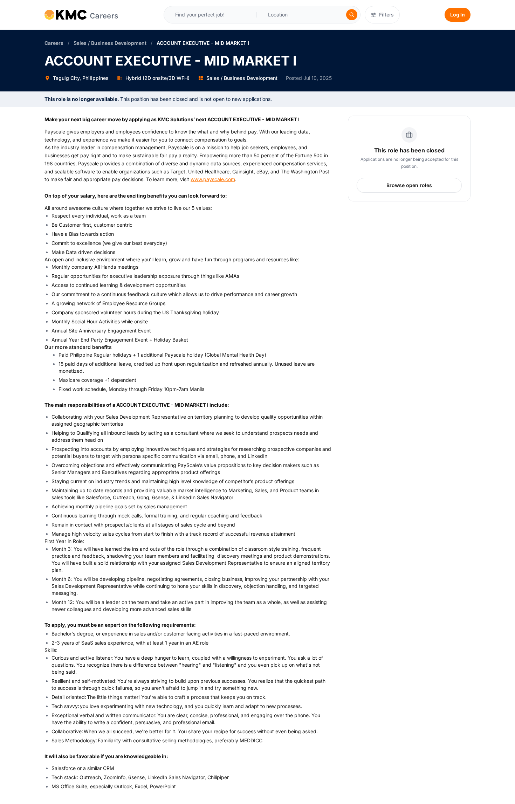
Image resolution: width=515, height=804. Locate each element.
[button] (282, 14)
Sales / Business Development (110, 43)
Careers (53, 43)
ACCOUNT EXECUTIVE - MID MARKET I (203, 43)
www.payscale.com (213, 179)
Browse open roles (409, 185)
